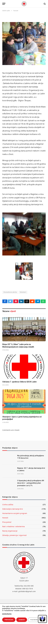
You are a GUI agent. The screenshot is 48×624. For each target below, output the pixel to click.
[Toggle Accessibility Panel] (42, 618)
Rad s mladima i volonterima (13, 526)
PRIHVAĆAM (9, 620)
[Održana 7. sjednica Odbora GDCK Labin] (24, 367)
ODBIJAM (22, 620)
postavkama (6, 614)
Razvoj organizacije (9, 531)
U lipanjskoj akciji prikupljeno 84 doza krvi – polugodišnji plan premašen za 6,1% (30, 483)
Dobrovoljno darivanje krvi (12, 509)
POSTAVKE (34, 620)
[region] (42, 619)
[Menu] (3, 3)
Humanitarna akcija (10, 292)
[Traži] (44, 3)
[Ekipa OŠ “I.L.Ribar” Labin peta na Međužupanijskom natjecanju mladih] (24, 329)
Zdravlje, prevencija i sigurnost (14, 535)
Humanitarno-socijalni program (14, 513)
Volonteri (23, 292)
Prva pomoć (6, 522)
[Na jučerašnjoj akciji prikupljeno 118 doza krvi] (8, 458)
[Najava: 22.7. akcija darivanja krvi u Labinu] (8, 471)
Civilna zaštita (7, 504)
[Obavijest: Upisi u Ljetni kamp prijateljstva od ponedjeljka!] (24, 401)
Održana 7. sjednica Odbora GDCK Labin (19, 382)
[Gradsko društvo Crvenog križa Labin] (24, 4)
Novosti (5, 518)
